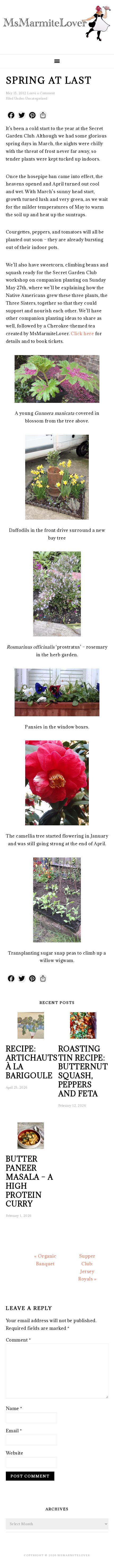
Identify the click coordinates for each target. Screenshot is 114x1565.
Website (14, 1453)
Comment (18, 1340)
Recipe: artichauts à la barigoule (32, 1062)
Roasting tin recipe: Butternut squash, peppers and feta (83, 1071)
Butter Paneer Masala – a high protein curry (29, 1181)
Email (14, 1431)
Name (14, 1408)
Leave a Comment (41, 93)
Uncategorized (36, 98)
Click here (82, 334)
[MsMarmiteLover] (57, 46)
